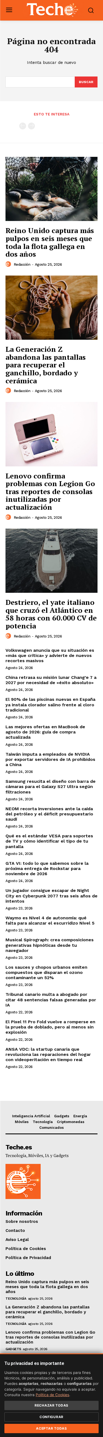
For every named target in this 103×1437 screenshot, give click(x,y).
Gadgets (13, 1349)
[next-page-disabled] (31, 126)
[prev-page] (22, 126)
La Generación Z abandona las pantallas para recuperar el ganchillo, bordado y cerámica (45, 364)
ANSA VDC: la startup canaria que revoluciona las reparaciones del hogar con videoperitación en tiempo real (48, 1054)
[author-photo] (9, 264)
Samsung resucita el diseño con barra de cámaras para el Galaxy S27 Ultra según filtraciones (50, 786)
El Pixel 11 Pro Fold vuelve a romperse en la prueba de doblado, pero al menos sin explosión (50, 1027)
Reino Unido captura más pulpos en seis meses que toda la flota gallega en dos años (49, 242)
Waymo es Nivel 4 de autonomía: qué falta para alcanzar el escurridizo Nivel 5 (49, 920)
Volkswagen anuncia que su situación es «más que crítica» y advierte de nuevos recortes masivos (49, 655)
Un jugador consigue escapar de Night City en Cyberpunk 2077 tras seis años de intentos (51, 895)
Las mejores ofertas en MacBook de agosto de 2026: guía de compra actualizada (45, 732)
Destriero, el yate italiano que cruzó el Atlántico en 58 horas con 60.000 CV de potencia (51, 613)
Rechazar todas (51, 1405)
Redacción (22, 264)
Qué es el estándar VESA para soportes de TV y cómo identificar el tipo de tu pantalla (49, 841)
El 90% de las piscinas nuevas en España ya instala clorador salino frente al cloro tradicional (50, 704)
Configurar (51, 1417)
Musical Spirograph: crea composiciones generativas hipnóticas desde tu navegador (49, 945)
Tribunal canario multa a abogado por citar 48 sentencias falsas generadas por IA (50, 999)
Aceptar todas (51, 1428)
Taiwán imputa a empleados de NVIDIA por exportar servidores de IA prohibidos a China (50, 759)
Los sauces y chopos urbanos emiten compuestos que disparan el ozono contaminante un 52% (46, 972)
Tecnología (15, 1298)
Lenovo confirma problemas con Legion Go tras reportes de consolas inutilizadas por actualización (50, 491)
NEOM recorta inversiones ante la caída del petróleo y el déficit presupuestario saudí (49, 814)
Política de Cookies (52, 1395)
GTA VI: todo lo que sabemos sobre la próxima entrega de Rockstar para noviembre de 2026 (46, 868)
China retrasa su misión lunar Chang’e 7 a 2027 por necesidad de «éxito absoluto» (50, 680)
